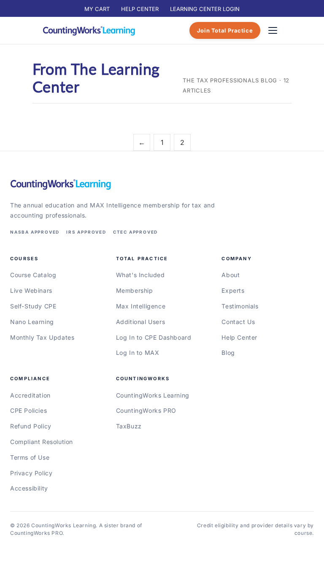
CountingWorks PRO (146, 410)
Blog (228, 352)
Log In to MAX (137, 352)
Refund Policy (30, 426)
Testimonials (239, 306)
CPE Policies (28, 410)
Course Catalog (33, 274)
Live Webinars (31, 290)
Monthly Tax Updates (42, 337)
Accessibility (29, 488)
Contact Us (238, 321)
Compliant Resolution (41, 441)
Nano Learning (32, 321)
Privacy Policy (31, 473)
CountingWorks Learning (152, 395)
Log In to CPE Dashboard (154, 337)
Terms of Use (29, 457)
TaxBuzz (129, 426)
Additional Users (140, 321)
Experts (232, 290)
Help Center (239, 337)
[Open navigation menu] (272, 30)
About (230, 274)
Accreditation (30, 395)
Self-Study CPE (33, 306)
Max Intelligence (141, 306)
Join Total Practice (225, 30)
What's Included (140, 274)
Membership (134, 290)
